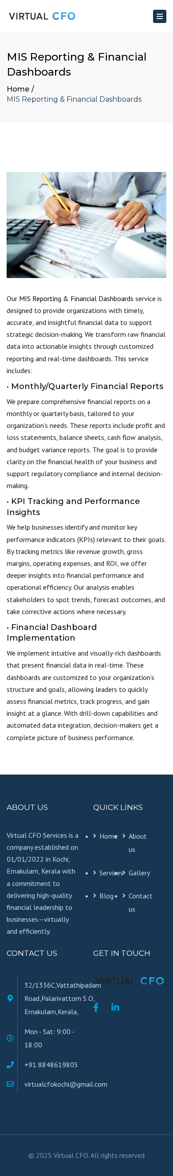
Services (110, 872)
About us (138, 843)
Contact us (140, 902)
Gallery (139, 872)
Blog (106, 895)
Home (18, 89)
